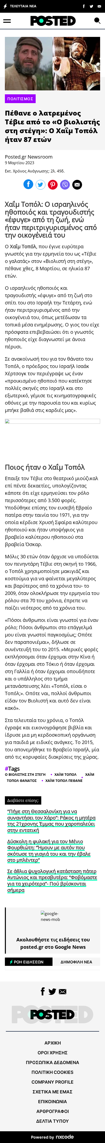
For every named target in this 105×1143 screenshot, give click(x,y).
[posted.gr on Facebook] (84, 6)
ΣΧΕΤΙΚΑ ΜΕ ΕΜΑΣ (52, 1091)
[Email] (99, 6)
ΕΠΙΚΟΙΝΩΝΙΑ (52, 1101)
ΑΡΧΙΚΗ (52, 1043)
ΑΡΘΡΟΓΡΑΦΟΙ (52, 1111)
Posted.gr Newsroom (29, 156)
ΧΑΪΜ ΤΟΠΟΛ (65, 774)
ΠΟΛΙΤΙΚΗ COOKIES (53, 1072)
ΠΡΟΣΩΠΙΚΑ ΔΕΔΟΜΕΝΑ (52, 1062)
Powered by (42, 1137)
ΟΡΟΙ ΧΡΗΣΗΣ (53, 1052)
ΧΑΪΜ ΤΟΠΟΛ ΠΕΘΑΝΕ (64, 780)
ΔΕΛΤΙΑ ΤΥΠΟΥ (52, 1121)
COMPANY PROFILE (53, 1082)
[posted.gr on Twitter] (91, 6)
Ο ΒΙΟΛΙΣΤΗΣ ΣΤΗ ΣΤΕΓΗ (25, 774)
